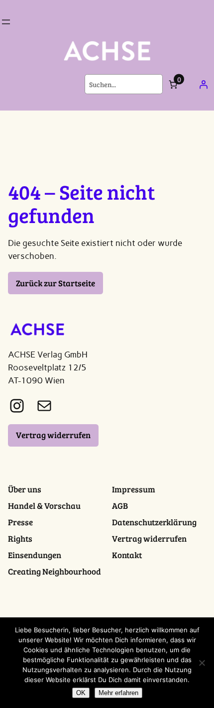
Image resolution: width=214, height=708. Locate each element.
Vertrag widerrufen (53, 435)
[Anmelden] (203, 84)
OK (81, 693)
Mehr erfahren (118, 693)
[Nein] (202, 663)
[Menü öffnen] (6, 22)
